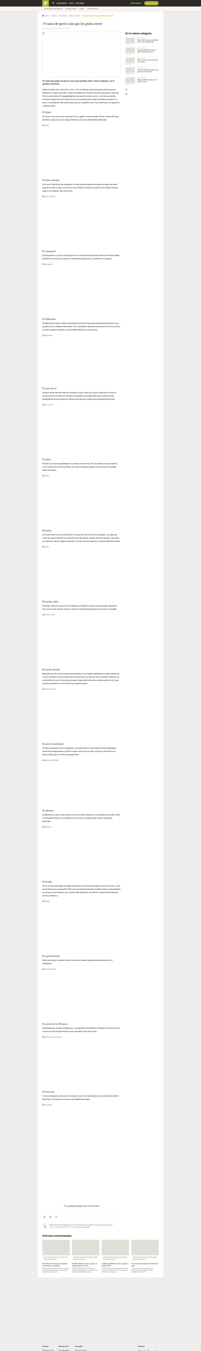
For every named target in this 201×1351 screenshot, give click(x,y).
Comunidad (62, 3)
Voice (71, 3)
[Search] (53, 3)
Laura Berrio (47, 28)
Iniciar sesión (136, 3)
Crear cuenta (151, 3)
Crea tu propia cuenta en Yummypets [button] (64, 1227)
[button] (44, 1217)
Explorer (79, 3)
